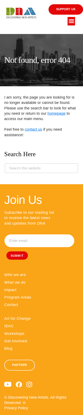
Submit (17, 255)
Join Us (23, 199)
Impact (10, 290)
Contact (11, 305)
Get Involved (15, 341)
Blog (8, 348)
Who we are (15, 275)
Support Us (65, 9)
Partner (19, 365)
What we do (15, 282)
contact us (33, 129)
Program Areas (17, 297)
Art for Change (17, 318)
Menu (71, 21)
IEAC (9, 326)
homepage (56, 113)
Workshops (14, 333)
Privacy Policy (16, 408)
